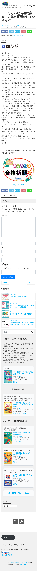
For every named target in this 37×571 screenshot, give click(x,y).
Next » (31, 282)
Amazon (24, 382)
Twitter (11, 31)
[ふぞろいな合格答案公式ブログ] (4, 3)
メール (3, 248)
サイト (3, 256)
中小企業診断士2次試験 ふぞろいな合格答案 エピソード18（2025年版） (23, 404)
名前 (2, 239)
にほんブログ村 (18, 185)
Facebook (5, 31)
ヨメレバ (21, 376)
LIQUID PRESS (24, 564)
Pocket (24, 31)
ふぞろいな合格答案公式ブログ (18, 562)
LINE (30, 31)
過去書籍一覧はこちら (18, 493)
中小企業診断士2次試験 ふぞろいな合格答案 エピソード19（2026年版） (23, 373)
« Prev (5, 282)
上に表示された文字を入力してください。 (15, 268)
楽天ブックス (17, 382)
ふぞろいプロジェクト (18, 36)
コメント (5, 215)
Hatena (18, 31)
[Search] (32, 332)
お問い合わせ (8, 537)
